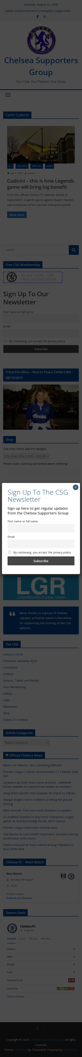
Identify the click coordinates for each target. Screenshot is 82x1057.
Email (11, 537)
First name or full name (23, 521)
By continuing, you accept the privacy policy (42, 552)
